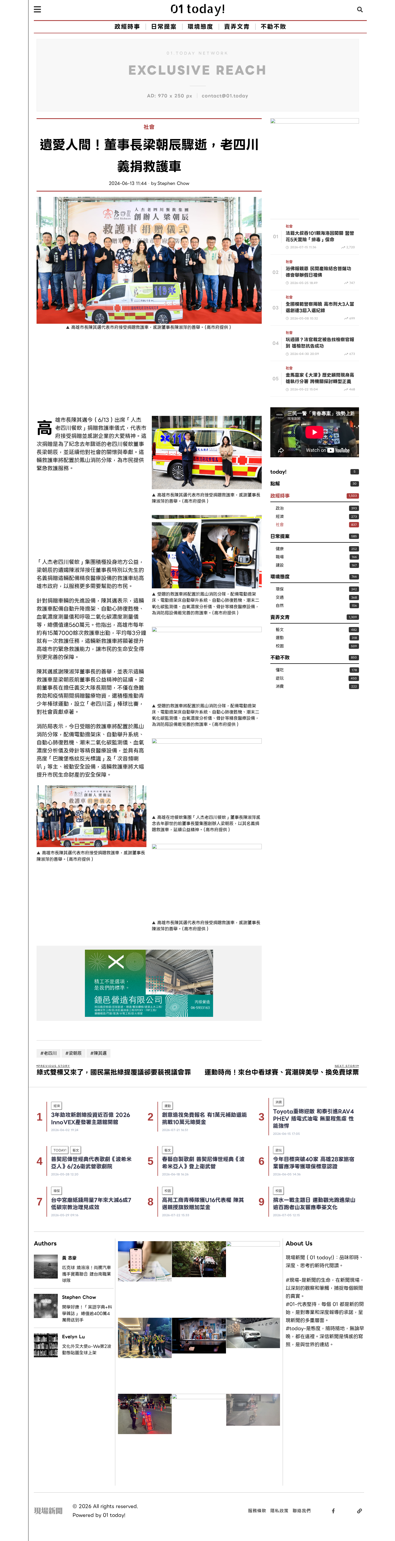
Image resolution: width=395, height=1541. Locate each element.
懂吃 (280, 670)
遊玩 (280, 678)
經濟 (280, 517)
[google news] (314, 162)
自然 (280, 606)
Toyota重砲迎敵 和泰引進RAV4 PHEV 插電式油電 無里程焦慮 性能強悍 (313, 1118)
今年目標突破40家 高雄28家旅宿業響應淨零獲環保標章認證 (313, 1163)
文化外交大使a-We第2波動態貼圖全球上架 (86, 1349)
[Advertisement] (91, 374)
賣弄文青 (280, 617)
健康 (280, 549)
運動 (280, 638)
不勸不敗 (280, 657)
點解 (275, 483)
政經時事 (280, 495)
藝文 (280, 630)
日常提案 (280, 536)
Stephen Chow (173, 183)
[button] (360, 9)
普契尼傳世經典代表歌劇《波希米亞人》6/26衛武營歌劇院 (91, 1163)
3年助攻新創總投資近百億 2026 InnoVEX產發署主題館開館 (90, 1118)
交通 (280, 598)
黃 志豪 (69, 1258)
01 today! (114, 1515)
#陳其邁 (98, 1053)
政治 (280, 508)
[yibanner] (149, 983)
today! (278, 471)
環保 (280, 589)
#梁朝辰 (73, 1053)
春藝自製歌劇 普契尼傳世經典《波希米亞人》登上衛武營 (203, 1163)
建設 (280, 565)
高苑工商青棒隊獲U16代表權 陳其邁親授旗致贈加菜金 (203, 1204)
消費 (280, 686)
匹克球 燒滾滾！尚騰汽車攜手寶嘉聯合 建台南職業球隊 (86, 1274)
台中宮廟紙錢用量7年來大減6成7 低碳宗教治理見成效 (91, 1204)
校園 (280, 646)
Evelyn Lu (73, 1336)
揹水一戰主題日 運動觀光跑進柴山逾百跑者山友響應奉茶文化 (314, 1204)
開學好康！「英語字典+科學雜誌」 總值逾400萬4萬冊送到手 (87, 1313)
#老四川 (48, 1053)
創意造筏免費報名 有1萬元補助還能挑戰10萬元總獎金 (204, 1118)
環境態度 (280, 576)
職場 (280, 557)
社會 (149, 127)
